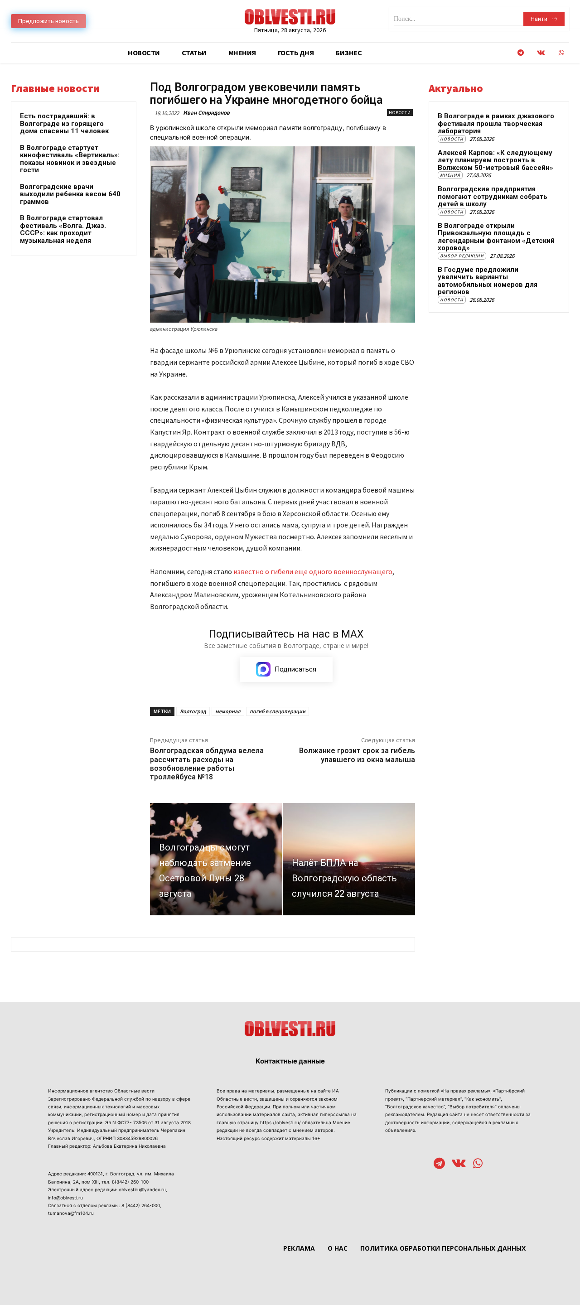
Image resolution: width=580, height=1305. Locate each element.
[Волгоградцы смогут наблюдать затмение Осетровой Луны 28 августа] (216, 859)
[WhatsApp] (561, 53)
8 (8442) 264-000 (140, 1205)
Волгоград (193, 711)
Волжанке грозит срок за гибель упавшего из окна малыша (357, 755)
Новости (400, 113)
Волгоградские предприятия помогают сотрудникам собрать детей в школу (492, 196)
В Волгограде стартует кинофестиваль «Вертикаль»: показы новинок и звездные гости (70, 159)
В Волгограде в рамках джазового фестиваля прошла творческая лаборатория (496, 123)
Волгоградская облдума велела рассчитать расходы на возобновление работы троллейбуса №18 (207, 763)
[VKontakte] (541, 53)
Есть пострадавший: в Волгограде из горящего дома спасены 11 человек (64, 123)
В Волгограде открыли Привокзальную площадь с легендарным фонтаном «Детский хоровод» (496, 237)
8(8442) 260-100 (130, 1181)
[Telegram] (520, 53)
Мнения (450, 175)
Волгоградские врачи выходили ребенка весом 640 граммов (70, 194)
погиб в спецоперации (277, 711)
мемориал (228, 711)
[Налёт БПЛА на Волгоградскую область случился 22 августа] (349, 859)
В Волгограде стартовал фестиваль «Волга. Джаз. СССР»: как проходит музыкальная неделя (63, 229)
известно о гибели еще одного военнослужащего (312, 571)
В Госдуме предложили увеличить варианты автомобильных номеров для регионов (487, 281)
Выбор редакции (462, 256)
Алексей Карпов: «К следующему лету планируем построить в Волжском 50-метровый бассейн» (495, 160)
